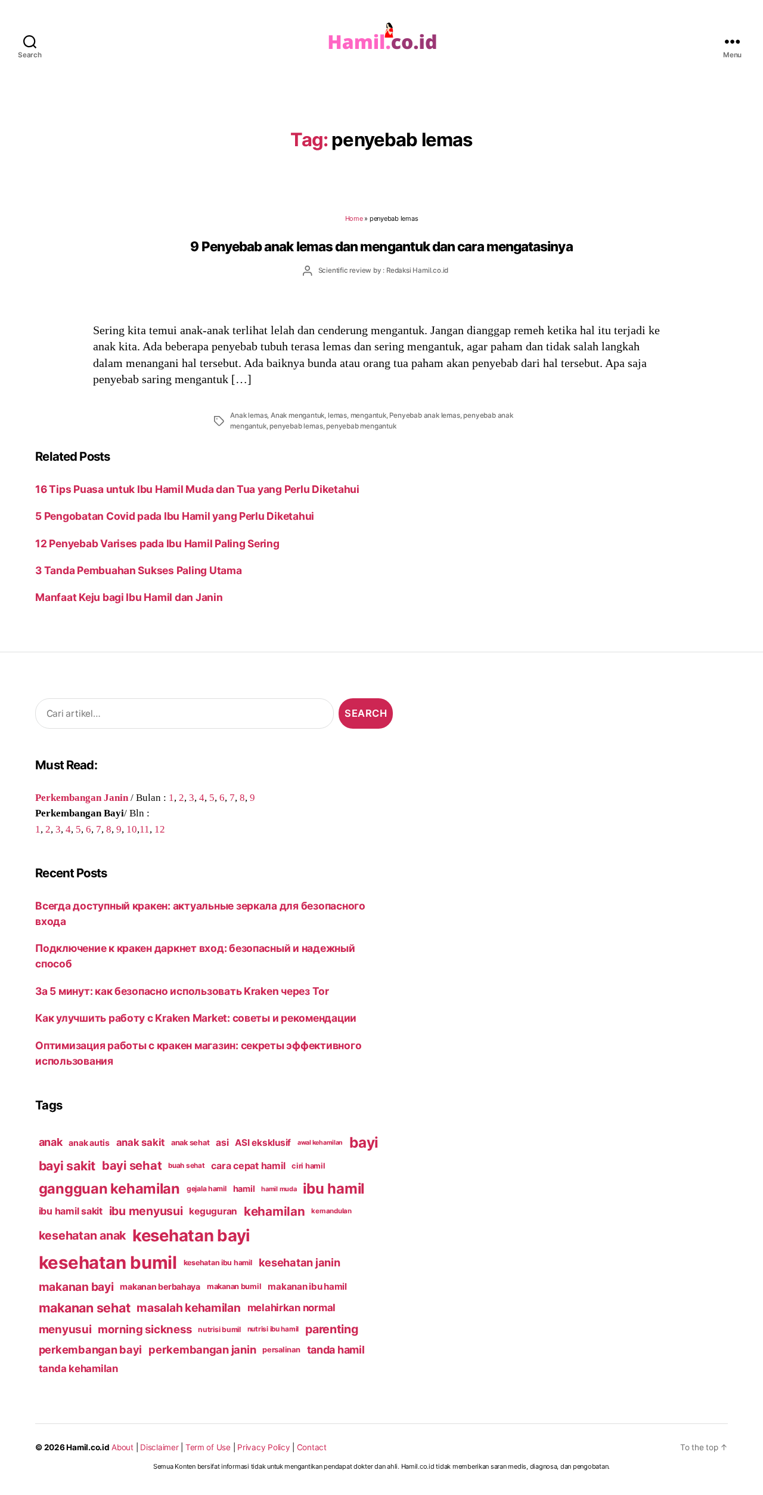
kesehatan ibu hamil (218, 1262)
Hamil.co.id (87, 1447)
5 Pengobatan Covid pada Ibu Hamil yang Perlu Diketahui (174, 516)
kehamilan (274, 1211)
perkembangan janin (202, 1349)
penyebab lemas (295, 426)
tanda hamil (336, 1349)
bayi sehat (132, 1165)
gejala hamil (207, 1188)
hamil (244, 1188)
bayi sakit (67, 1165)
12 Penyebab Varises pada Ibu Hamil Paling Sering (164, 543)
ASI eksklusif (263, 1142)
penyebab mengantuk (361, 426)
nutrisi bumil (219, 1329)
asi (222, 1142)
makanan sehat (85, 1307)
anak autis (89, 1143)
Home (354, 218)
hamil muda (278, 1189)
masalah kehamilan (189, 1307)
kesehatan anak (82, 1235)
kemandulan (331, 1211)
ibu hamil (333, 1188)
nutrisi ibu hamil (273, 1329)
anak (51, 1142)
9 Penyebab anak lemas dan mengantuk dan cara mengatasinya (381, 246)
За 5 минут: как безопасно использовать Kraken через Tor (182, 991)
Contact (312, 1447)
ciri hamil (308, 1165)
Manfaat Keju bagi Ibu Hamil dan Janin (128, 597)
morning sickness (144, 1329)
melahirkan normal (291, 1308)
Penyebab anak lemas (424, 415)
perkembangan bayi (90, 1349)
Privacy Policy (263, 1447)
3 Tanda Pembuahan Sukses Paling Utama (138, 570)
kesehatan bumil (108, 1262)
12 (159, 829)
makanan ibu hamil (307, 1286)
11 (144, 829)
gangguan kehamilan (109, 1188)
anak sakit (140, 1142)
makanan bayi (76, 1287)
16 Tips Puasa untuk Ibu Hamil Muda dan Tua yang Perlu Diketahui (197, 489)
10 (131, 829)
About (122, 1447)
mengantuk (368, 415)
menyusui (65, 1329)
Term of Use (208, 1447)
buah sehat (186, 1165)
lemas (337, 415)
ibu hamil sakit (71, 1211)
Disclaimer (159, 1447)
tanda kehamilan (78, 1368)
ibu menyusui (146, 1211)
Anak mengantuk (297, 415)
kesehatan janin (299, 1262)
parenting (331, 1329)
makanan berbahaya (160, 1286)
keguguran (213, 1211)
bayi (364, 1142)
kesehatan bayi (191, 1235)
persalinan (281, 1349)
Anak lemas (248, 415)
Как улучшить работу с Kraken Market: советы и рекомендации (195, 1018)
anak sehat (190, 1142)
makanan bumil (234, 1286)
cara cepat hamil (248, 1166)
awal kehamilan (320, 1142)
